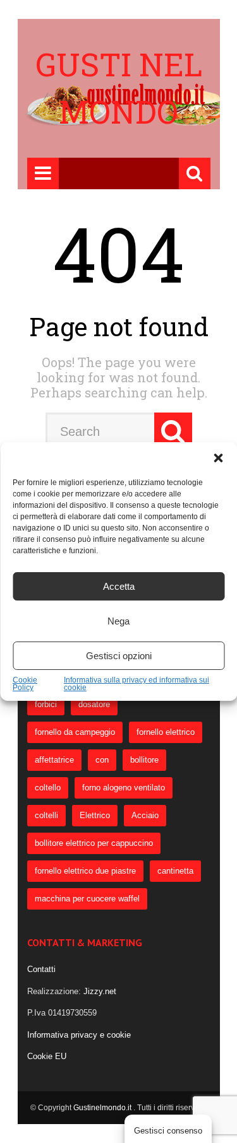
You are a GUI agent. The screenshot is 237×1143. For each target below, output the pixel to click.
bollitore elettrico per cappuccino (94, 843)
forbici (46, 704)
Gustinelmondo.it (103, 1107)
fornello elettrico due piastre (85, 871)
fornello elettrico (166, 732)
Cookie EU (46, 1056)
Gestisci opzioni (119, 655)
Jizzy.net (99, 991)
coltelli (46, 815)
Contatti (41, 969)
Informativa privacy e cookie (79, 1035)
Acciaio (145, 815)
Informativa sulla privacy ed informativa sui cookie (136, 683)
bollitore (144, 760)
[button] (218, 458)
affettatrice (54, 760)
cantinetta (175, 871)
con (102, 760)
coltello (48, 787)
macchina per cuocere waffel (87, 898)
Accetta (119, 586)
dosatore (94, 704)
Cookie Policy (25, 683)
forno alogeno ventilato (123, 787)
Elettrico (95, 815)
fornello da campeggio (75, 732)
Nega (118, 621)
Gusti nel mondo (118, 88)
